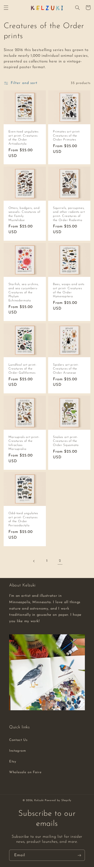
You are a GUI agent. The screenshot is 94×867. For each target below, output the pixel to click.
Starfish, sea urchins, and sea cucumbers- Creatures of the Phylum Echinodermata (23, 292)
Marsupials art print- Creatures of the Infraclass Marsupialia (23, 443)
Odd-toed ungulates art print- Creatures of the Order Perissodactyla (23, 519)
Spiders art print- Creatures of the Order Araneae (65, 368)
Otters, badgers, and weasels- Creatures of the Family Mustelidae (24, 214)
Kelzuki (39, 800)
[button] (6, 7)
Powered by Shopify (58, 800)
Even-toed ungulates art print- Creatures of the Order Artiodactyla (23, 137)
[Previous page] (34, 561)
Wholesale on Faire (25, 772)
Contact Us (18, 740)
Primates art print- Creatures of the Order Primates (66, 135)
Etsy (12, 761)
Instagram (17, 751)
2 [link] (60, 561)
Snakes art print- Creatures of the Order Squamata (66, 441)
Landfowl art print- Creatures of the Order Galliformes (22, 368)
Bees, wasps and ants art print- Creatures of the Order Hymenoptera (68, 290)
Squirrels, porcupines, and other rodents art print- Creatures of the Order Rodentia (69, 214)
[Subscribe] (79, 855)
